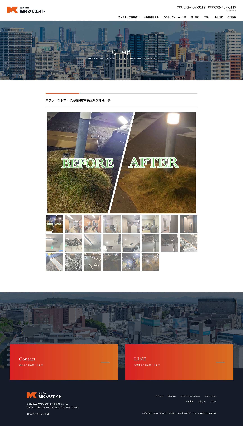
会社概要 (219, 17)
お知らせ (202, 401)
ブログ (207, 17)
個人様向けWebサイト (37, 414)
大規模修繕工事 (151, 17)
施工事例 (195, 17)
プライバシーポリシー (190, 396)
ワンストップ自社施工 (128, 17)
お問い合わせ (210, 396)
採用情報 (232, 17)
